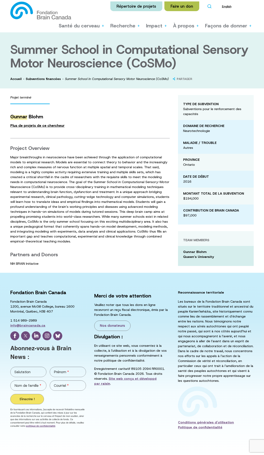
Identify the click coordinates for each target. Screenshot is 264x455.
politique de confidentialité (40, 425)
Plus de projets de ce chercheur (37, 125)
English (226, 6)
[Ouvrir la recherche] (209, 6)
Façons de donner (226, 25)
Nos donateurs (112, 325)
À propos (183, 25)
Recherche (122, 25)
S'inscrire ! (27, 399)
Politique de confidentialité (200, 427)
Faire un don (182, 6)
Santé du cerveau (79, 25)
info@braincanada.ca (27, 325)
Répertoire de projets (136, 6)
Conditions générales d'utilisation (206, 422)
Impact (154, 25)
